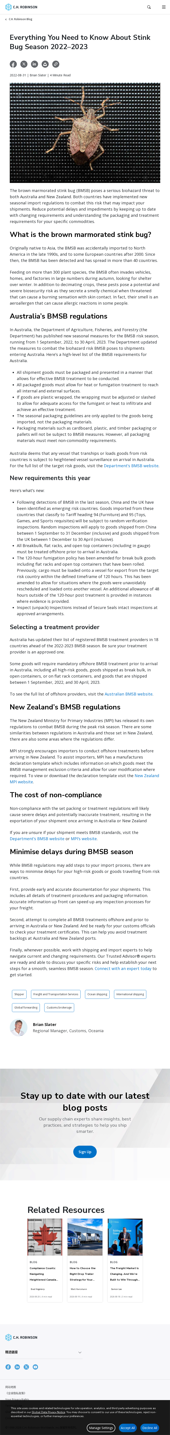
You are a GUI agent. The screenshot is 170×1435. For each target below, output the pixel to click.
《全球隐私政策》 (16, 1393)
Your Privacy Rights (17, 1399)
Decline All (149, 1428)
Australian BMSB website (129, 694)
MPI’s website (84, 838)
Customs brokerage (59, 1007)
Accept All (128, 1428)
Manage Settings (101, 1428)
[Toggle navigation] (164, 7)
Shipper (19, 994)
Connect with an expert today (123, 968)
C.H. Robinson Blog (20, 19)
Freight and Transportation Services (55, 994)
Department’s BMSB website (131, 465)
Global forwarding (25, 1007)
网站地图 (10, 1387)
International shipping (130, 994)
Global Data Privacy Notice (48, 1412)
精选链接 (11, 1352)
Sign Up (85, 1151)
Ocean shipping (97, 994)
